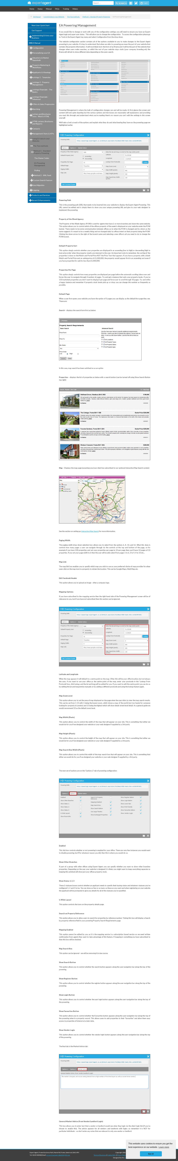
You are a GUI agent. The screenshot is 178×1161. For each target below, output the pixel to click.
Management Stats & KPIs (43, 133)
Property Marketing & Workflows (41, 66)
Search (123, 3)
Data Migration (38, 185)
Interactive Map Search (90, 531)
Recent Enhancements (41, 200)
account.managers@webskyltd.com (58, 1155)
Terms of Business (100, 1155)
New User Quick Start (41, 25)
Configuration (38, 48)
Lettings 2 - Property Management (40, 83)
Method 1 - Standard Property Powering (42, 152)
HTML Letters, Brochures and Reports (42, 122)
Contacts (36, 129)
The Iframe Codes (41, 158)
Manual (49, 9)
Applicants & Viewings (41, 72)
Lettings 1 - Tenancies (41, 77)
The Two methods (40, 146)
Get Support (37, 30)
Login (145, 3)
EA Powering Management (39, 164)
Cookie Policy (111, 1155)
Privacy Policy (121, 1155)
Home (32, 9)
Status (40, 9)
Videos (75, 9)
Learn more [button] (164, 1147)
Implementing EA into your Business (42, 36)
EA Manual (36, 43)
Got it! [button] (151, 1154)
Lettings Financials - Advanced (40, 98)
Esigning (35, 190)
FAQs (57, 9)
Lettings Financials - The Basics (42, 90)
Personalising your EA (41, 53)
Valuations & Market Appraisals (40, 59)
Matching (36, 109)
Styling (37, 170)
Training (66, 9)
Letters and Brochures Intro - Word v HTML (41, 115)
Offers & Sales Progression (43, 104)
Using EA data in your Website (41, 139)
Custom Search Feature (42, 180)
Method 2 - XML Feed (42, 175)
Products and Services (41, 195)
